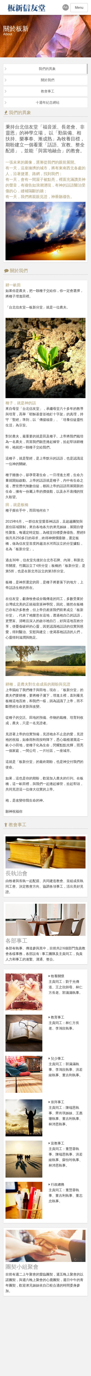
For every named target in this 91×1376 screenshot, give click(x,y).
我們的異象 (47, 69)
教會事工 (47, 91)
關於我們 (47, 80)
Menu (79, 7)
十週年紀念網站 (47, 102)
